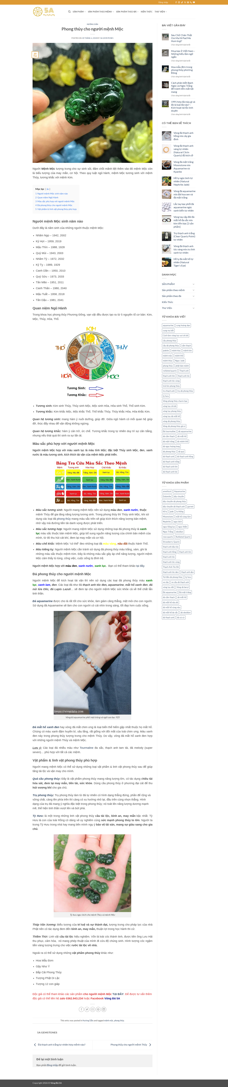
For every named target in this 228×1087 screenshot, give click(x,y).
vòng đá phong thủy (171, 421)
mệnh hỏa (176, 350)
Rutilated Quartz (183, 537)
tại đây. (140, 565)
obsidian (179, 531)
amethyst (167, 491)
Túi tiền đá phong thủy (172, 577)
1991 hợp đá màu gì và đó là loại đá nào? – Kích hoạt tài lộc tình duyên (183, 106)
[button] (163, 2)
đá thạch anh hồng (185, 456)
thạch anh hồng (169, 552)
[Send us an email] (188, 2)
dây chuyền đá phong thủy (174, 501)
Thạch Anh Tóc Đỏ (171, 567)
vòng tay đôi (168, 587)
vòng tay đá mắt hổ (171, 416)
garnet (190, 506)
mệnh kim (187, 350)
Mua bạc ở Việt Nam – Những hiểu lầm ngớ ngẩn (183, 53)
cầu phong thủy (169, 340)
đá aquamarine (184, 431)
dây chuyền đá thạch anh (174, 506)
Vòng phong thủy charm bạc (175, 401)
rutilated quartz (170, 370)
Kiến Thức (146, 11)
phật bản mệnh (182, 366)
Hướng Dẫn (92, 24)
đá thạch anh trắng (171, 461)
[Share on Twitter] (86, 1009)
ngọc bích (178, 521)
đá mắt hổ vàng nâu (171, 607)
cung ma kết (168, 330)
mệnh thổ (179, 355)
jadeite (166, 350)
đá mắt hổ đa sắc (170, 612)
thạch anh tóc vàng (171, 381)
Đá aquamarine (169, 592)
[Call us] (191, 2)
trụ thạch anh (169, 391)
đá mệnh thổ (182, 441)
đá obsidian (185, 612)
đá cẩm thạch (169, 436)
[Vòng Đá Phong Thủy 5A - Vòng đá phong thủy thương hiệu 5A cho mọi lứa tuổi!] (48, 11)
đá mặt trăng (168, 441)
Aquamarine (179, 491)
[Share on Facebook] (81, 1009)
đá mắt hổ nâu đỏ (170, 602)
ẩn (48, 189)
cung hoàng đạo (183, 325)
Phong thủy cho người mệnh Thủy (129, 1044)
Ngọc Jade (179, 360)
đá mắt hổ (181, 436)
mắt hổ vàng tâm (183, 516)
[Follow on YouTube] (194, 2)
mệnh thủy (167, 360)
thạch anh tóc (184, 376)
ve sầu (166, 582)
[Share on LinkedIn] (103, 1009)
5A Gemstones (107, 38)
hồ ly (165, 511)
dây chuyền (179, 496)
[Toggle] (193, 284)
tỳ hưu (166, 396)
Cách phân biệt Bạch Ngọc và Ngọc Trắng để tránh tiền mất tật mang (182, 87)
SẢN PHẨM (78, 11)
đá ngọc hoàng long (171, 446)
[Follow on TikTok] (182, 2)
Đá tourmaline (169, 431)
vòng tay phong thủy (172, 411)
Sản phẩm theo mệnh (100, 11)
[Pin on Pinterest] (98, 1009)
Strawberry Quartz (171, 542)
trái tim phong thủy (171, 386)
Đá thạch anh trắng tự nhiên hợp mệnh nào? (61, 1044)
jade (172, 511)
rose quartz (168, 537)
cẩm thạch (186, 345)
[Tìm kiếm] (69, 12)
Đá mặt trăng (185, 592)
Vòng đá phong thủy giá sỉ (174, 426)
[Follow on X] (185, 2)
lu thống (179, 511)
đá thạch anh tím (170, 466)
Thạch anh (184, 370)
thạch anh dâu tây (171, 547)
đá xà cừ (181, 617)
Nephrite (167, 521)
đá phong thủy (169, 451)
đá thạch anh (168, 456)
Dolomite (167, 496)
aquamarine (168, 325)
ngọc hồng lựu (169, 526)
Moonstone (168, 516)
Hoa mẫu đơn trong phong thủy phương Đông (182, 69)
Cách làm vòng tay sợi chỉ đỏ (175, 335)
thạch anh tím (169, 376)
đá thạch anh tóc (170, 471)
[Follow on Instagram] (179, 2)
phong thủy (64, 518)
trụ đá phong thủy (185, 391)
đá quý (181, 451)
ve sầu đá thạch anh (180, 582)
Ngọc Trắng (168, 531)
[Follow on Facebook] (176, 2)
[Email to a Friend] (92, 1009)
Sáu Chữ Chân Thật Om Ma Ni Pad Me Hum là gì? (181, 38)
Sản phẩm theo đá (126, 11)
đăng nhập (52, 1065)
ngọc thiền (182, 526)
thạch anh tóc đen (171, 572)
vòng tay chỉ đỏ (169, 406)
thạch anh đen (187, 572)
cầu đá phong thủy (171, 345)
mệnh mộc (108, 1020)
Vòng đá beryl (183, 587)
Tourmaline (86, 747)
